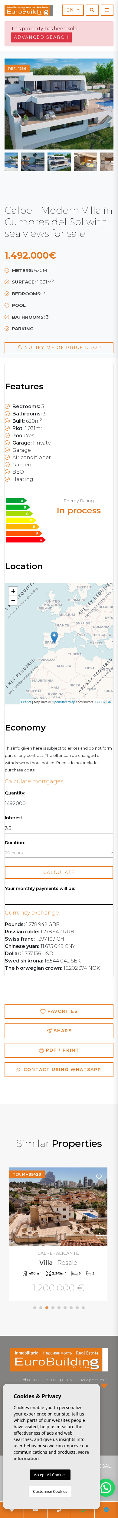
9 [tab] (83, 1307)
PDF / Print (61, 1050)
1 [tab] (34, 1307)
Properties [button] (93, 1380)
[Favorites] (99, 1176)
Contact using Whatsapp (61, 1069)
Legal (103, 1466)
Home (30, 1379)
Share (62, 1030)
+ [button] (13, 591)
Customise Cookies (50, 1491)
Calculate (59, 872)
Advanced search (41, 37)
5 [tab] (59, 1307)
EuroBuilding (29, 10)
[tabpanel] (59, 1234)
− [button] (13, 600)
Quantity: (15, 793)
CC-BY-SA (103, 701)
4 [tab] (52, 1307)
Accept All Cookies (50, 1474)
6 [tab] (65, 1307)
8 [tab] (77, 1307)
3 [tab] (46, 1307)
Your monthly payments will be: (40, 888)
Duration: (15, 843)
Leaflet (26, 701)
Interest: (14, 818)
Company (60, 1379)
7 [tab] (71, 1307)
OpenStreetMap (63, 701)
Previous (19, 104)
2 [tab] (40, 1307)
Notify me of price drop (61, 347)
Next (98, 104)
